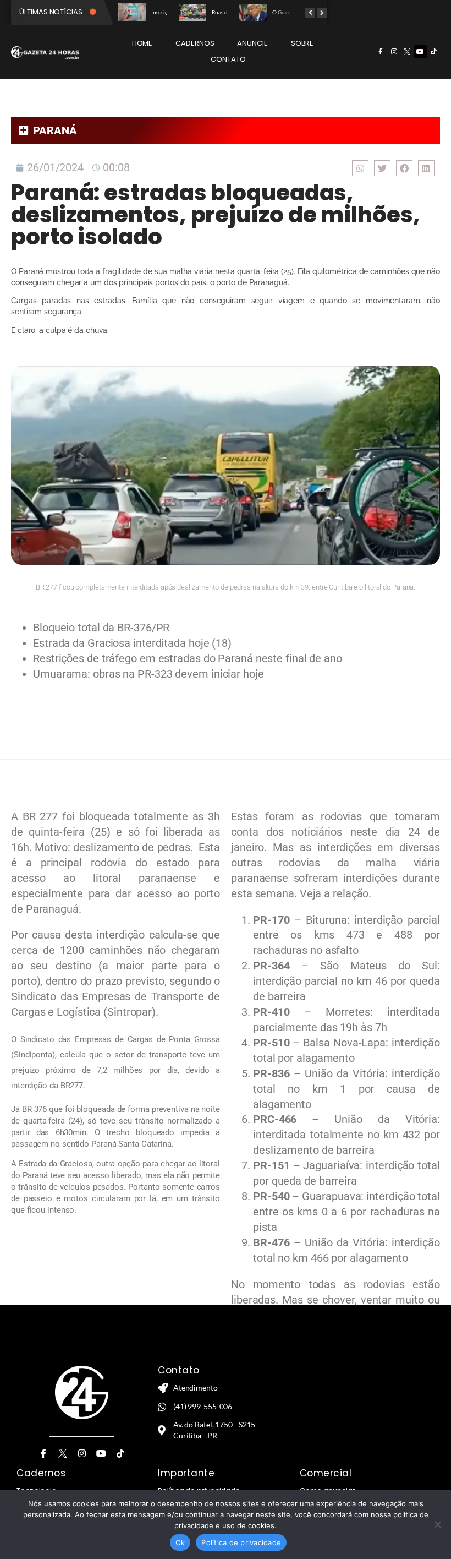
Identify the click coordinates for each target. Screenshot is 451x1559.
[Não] (437, 1524)
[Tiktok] (433, 51)
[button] (360, 168)
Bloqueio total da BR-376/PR (101, 627)
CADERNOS (194, 43)
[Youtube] (420, 51)
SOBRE (302, 43)
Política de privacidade (241, 1542)
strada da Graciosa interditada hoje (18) (135, 643)
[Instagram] (393, 51)
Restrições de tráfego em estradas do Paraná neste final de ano (187, 658)
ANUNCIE (252, 43)
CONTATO (228, 59)
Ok (180, 1542)
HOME (142, 43)
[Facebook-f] (380, 51)
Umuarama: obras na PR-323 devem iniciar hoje (148, 673)
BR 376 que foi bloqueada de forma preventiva (104, 1109)
